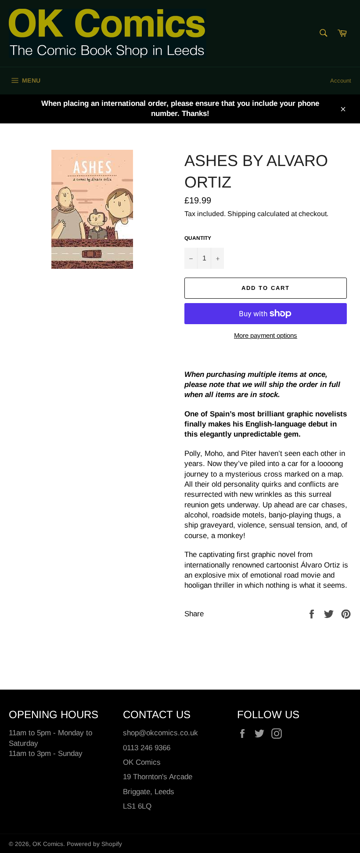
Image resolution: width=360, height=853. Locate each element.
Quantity (197, 238)
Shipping (241, 213)
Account (340, 80)
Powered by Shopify (94, 844)
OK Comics (47, 844)
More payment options (265, 335)
